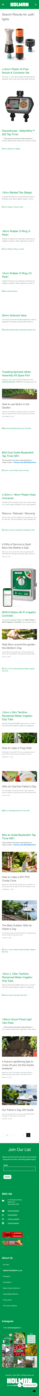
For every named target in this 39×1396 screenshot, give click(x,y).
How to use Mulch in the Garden (15, 405)
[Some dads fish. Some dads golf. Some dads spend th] (7, 1338)
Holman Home (16, 620)
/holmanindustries (13, 1211)
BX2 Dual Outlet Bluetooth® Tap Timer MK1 (18, 454)
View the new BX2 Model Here (24, 462)
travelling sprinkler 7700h (11, 382)
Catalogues (6, 1276)
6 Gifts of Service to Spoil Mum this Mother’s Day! (16, 545)
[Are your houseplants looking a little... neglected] (19, 1338)
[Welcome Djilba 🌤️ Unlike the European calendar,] (31, 1350)
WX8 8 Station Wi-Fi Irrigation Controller (19, 613)
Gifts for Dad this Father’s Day (19, 786)
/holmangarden (12, 1215)
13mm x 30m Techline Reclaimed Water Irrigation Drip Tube (17, 715)
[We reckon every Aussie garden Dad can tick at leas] (31, 1338)
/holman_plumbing (13, 1219)
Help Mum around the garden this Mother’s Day (18, 646)
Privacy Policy (7, 1300)
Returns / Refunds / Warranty (18, 513)
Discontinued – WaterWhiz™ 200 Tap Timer (18, 132)
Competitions (7, 1282)
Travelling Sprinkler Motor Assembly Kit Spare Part (16, 373)
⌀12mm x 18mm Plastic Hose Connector (19, 496)
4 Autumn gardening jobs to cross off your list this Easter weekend (18, 1064)
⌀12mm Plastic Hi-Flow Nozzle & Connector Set (15, 70)
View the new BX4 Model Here (24, 845)
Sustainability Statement (10, 1294)
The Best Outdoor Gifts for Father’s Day (17, 927)
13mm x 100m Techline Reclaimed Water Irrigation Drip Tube (17, 977)
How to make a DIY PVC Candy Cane (16, 878)
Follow (11, 1328)
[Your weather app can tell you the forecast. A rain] (19, 1362)
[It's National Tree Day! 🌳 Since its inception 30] (7, 1362)
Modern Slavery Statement (11, 1288)
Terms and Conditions (10, 1306)
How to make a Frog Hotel (17, 748)
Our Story (6, 1265)
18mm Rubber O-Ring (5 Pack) (16, 232)
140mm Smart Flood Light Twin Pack (17, 1020)
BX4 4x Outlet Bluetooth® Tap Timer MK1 (19, 836)
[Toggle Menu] (3, 4)
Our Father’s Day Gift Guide (18, 1110)
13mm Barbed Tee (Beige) (17, 192)
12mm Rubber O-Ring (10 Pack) (17, 274)
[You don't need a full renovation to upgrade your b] (7, 1350)
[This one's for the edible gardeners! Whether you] (19, 1350)
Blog (11, 1270)
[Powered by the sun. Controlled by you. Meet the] (31, 1362)
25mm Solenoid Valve (14, 315)
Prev (7, 1135)
